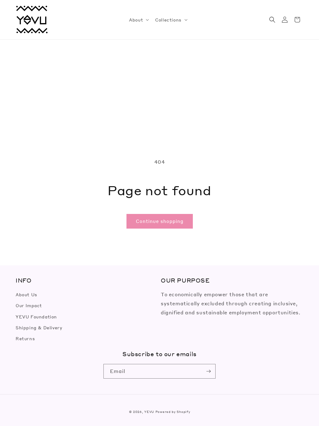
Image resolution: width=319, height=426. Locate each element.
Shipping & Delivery (39, 327)
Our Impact (29, 305)
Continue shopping (159, 221)
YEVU (149, 412)
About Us (26, 294)
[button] (138, 19)
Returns (25, 338)
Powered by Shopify (172, 412)
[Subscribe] (208, 371)
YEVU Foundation (36, 316)
